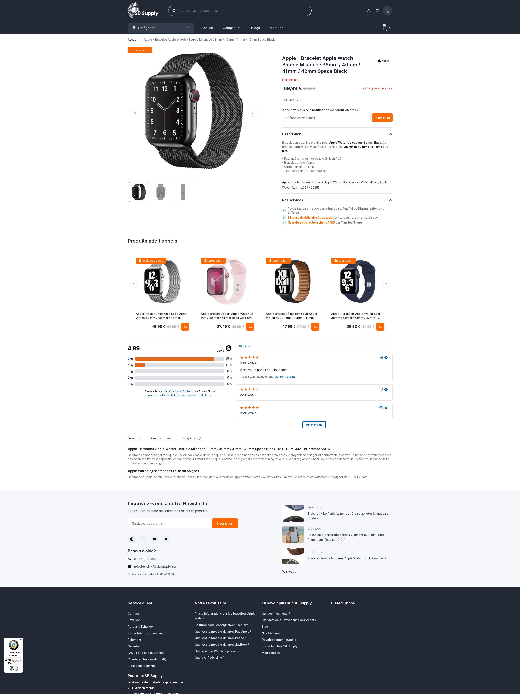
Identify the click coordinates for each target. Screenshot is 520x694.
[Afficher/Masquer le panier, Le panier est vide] (388, 11)
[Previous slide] (133, 284)
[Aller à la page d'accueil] (143, 10)
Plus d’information (163, 438)
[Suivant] (254, 113)
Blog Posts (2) (193, 438)
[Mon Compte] (368, 10)
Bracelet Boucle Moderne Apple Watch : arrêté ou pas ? (347, 558)
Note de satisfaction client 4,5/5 (311, 222)
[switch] (14, 668)
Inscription (225, 523)
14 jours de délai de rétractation (311, 217)
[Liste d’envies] (377, 11)
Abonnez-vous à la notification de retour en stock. (320, 110)
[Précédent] (133, 113)
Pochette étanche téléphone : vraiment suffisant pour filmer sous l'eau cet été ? (346, 537)
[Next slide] (386, 284)
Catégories (146, 28)
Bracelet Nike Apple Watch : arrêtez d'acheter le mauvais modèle (348, 516)
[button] (383, 60)
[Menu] (20, 640)
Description (136, 438)
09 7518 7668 (145, 559)
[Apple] (383, 60)
